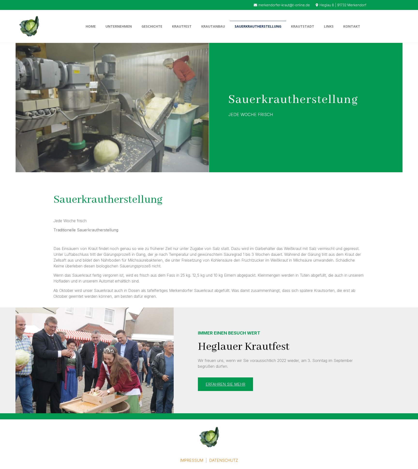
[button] (225, 384)
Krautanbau (213, 26)
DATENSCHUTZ (223, 460)
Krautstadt (302, 26)
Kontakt (351, 26)
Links (329, 26)
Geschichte (152, 26)
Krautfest (182, 26)
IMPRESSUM (192, 460)
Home (91, 26)
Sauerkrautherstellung (258, 26)
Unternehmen (118, 26)
